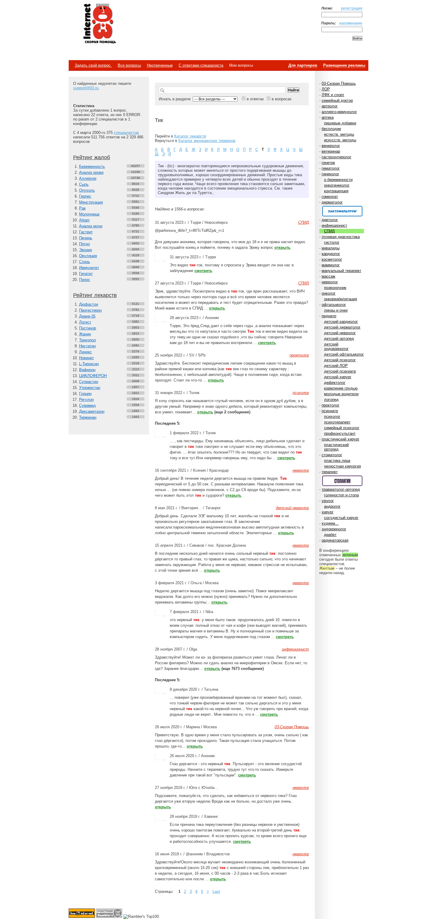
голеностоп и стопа (341, 495)
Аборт (84, 220)
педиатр (329, 316)
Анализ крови (91, 172)
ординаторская (335, 540)
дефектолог (334, 382)
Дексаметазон (91, 411)
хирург (328, 512)
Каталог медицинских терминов (206, 140)
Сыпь (84, 184)
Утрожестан (89, 387)
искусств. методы (340, 140)
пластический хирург (340, 439)
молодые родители (341, 394)
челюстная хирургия (342, 466)
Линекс (85, 352)
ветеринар (331, 151)
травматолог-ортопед (341, 489)
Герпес (85, 196)
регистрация (351, 8)
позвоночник (335, 287)
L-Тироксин (89, 364)
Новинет (86, 358)
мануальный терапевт (341, 270)
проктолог (330, 405)
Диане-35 (87, 316)
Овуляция (88, 256)
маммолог (331, 265)
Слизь (84, 262)
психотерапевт (337, 422)
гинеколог (330, 174)
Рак (82, 208)
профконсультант (340, 433)
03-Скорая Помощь (339, 83)
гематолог (331, 168)
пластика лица (337, 460)
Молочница (89, 214)
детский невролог (340, 333)
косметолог (332, 259)
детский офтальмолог (344, 354)
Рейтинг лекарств (95, 295)
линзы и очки (336, 310)
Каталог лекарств (190, 136)
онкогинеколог (337, 185)
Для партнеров (302, 65)
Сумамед (87, 405)
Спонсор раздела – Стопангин (342, 481)
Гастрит (86, 232)
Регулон (86, 399)
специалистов (126, 132)
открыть (282, 247)
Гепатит (86, 273)
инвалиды (330, 248)
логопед (331, 399)
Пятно (84, 244)
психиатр (330, 411)
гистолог (331, 242)
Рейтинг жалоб (91, 157)
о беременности (338, 179)
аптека (328, 117)
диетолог (330, 220)
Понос (84, 279)
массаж (328, 276)
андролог (332, 506)
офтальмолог (334, 304)
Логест (85, 322)
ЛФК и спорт (333, 95)
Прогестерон (90, 310)
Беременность (92, 166)
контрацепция (336, 191)
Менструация (91, 202)
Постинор (87, 328)
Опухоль (87, 190)
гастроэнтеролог (336, 157)
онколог (329, 293)
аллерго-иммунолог (339, 112)
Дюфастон (88, 304)
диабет (330, 534)
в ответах (255, 99)
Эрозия (85, 250)
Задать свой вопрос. (93, 65)
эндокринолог (334, 529)
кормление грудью (341, 388)
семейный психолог (341, 428)
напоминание (350, 23)
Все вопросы (129, 65)
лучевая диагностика (341, 237)
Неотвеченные (160, 65)
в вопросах (282, 99)
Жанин (85, 334)
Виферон (87, 370)
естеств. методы (339, 134)
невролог (330, 282)
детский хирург (337, 377)
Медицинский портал (99, 24)
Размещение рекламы (344, 65)
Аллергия (87, 178)
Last (216, 891)
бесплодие (331, 128)
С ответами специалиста (201, 65)
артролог (330, 106)
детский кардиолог (341, 321)
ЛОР (326, 89)
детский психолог (340, 360)
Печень (85, 238)
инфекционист (334, 225)
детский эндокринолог (336, 346)
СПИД (329, 231)
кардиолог (331, 253)
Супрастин (88, 381)
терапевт (330, 472)
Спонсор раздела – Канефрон (342, 211)
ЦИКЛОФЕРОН (93, 375)
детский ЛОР (336, 365)
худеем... (330, 523)
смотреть (203, 270)
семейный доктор (337, 100)
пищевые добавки (340, 123)
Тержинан (87, 417)
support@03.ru (85, 88)
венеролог (331, 145)
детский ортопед (339, 338)
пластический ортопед (336, 447)
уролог (328, 500)
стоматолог (332, 455)
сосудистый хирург (341, 517)
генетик (328, 162)
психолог (332, 416)
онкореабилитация (340, 299)
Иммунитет (89, 267)
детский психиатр (340, 371)
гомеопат (330, 196)
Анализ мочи (90, 226)
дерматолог (332, 202)
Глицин (85, 393)
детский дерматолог (342, 327)
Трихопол (87, 340)
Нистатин (87, 346)
